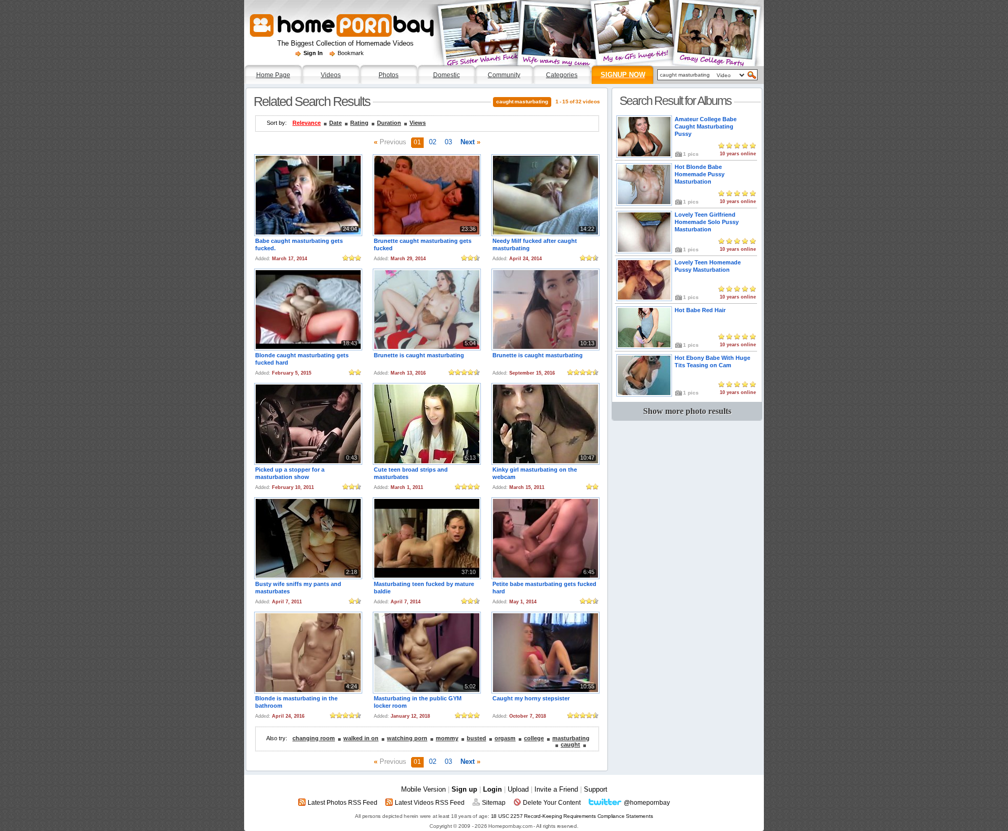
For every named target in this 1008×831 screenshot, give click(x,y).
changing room (313, 738)
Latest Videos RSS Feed (430, 802)
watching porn (407, 738)
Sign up (464, 789)
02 (432, 142)
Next (470, 142)
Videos (331, 75)
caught (570, 744)
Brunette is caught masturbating (419, 355)
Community (504, 75)
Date (335, 123)
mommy (447, 738)
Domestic (446, 75)
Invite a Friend (556, 789)
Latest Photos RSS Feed (342, 802)
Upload (518, 789)
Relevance (306, 123)
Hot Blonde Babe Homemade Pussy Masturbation (699, 174)
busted (476, 738)
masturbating (571, 738)
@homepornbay (647, 802)
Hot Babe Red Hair (700, 310)
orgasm (505, 738)
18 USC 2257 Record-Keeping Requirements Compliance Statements (572, 816)
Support (595, 789)
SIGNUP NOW (623, 75)
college (534, 738)
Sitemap (494, 802)
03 (448, 142)
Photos (388, 75)
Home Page (273, 75)
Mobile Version (423, 789)
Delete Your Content (552, 802)
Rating (359, 123)
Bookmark (351, 53)
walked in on (361, 738)
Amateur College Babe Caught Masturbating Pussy (706, 126)
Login (492, 789)
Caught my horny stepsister (531, 698)
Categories (562, 75)
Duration (389, 123)
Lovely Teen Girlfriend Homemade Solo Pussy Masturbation (707, 221)
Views (418, 123)
